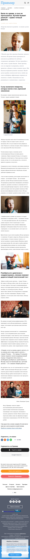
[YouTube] (16, 501)
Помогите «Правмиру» (15, 476)
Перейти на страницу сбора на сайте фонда (11, 428)
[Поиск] (25, 3)
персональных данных (22, 550)
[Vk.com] (10, 501)
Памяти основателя (15, 506)
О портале (11, 484)
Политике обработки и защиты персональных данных (17, 547)
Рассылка (5, 484)
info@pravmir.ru (23, 533)
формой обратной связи (20, 538)
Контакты (18, 484)
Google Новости (16, 455)
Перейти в (16, 450)
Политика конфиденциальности (14, 489)
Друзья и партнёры (10, 486)
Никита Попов (13, 23)
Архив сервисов (20, 486)
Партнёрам (24, 484)
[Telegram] (19, 501)
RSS (15, 492)
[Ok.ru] (13, 501)
